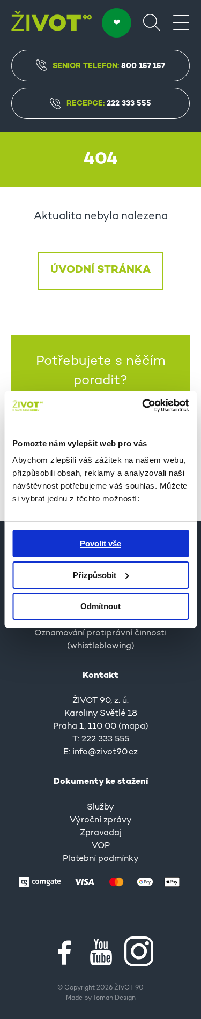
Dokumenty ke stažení (101, 781)
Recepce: (108, 103)
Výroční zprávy (101, 820)
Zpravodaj (101, 833)
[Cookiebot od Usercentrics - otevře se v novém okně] (143, 406)
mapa (133, 726)
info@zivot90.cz (105, 752)
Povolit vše (100, 543)
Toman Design (114, 998)
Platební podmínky (101, 859)
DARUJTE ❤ (116, 23)
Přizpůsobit (94, 575)
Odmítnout (100, 606)
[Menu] (181, 22)
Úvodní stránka (100, 270)
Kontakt (100, 675)
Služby (100, 807)
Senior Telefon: (109, 66)
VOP (101, 846)
